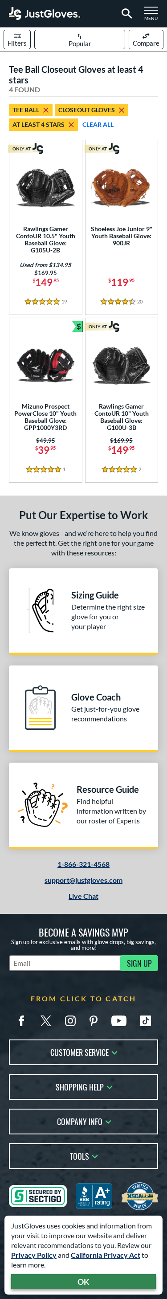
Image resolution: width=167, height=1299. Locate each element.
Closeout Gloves (86, 110)
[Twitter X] (46, 1021)
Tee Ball (25, 110)
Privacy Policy (34, 1255)
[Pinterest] (94, 1021)
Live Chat (83, 896)
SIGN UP (139, 963)
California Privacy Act (105, 1255)
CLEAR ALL (98, 124)
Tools (79, 1155)
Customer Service (79, 1052)
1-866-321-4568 (83, 864)
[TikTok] (145, 1021)
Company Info (79, 1121)
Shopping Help (80, 1086)
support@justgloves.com (83, 880)
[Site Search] (125, 14)
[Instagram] (70, 1021)
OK (83, 1282)
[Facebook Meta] (21, 1021)
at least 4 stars (38, 124)
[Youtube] (118, 1021)
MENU (153, 16)
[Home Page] (44, 13)
